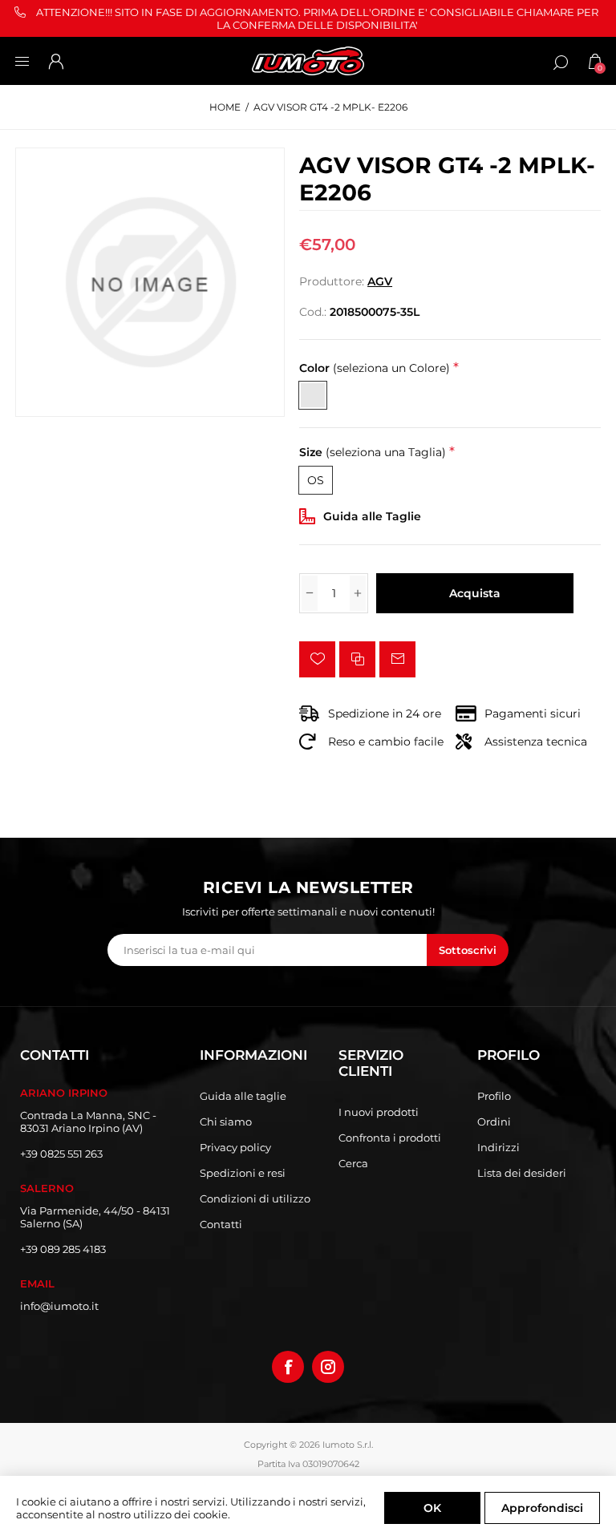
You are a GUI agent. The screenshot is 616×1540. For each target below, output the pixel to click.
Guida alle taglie (243, 1095)
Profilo (494, 1095)
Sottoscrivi (467, 950)
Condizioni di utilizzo (255, 1198)
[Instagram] (328, 1367)
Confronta (357, 659)
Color (374, 368)
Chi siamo (226, 1121)
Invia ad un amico (397, 659)
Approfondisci (542, 1508)
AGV (379, 281)
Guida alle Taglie (372, 516)
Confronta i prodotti (389, 1137)
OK (432, 1508)
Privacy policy (235, 1147)
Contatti (221, 1224)
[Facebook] (288, 1367)
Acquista (474, 593)
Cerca (353, 1163)
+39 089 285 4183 (63, 1249)
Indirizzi (498, 1147)
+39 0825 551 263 (61, 1153)
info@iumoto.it (59, 1306)
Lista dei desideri (521, 1172)
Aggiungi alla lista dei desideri (317, 659)
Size (372, 453)
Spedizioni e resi (243, 1172)
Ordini (494, 1121)
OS (315, 480)
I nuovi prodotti (378, 1111)
